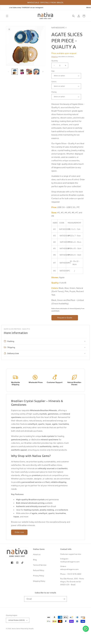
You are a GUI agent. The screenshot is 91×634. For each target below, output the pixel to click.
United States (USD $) (16, 620)
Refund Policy (38, 570)
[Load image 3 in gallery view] (29, 72)
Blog (35, 560)
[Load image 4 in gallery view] (36, 72)
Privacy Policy (38, 576)
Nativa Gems (16, 628)
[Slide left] (8, 71)
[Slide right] (43, 71)
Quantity (54, 61)
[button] (7, 16)
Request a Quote (64, 317)
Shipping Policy (39, 581)
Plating (54, 92)
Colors (53, 82)
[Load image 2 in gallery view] (22, 72)
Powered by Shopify (27, 628)
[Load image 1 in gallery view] (15, 72)
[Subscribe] (64, 599)
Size (53, 71)
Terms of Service (39, 565)
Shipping (54, 56)
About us (36, 554)
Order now (19, 532)
